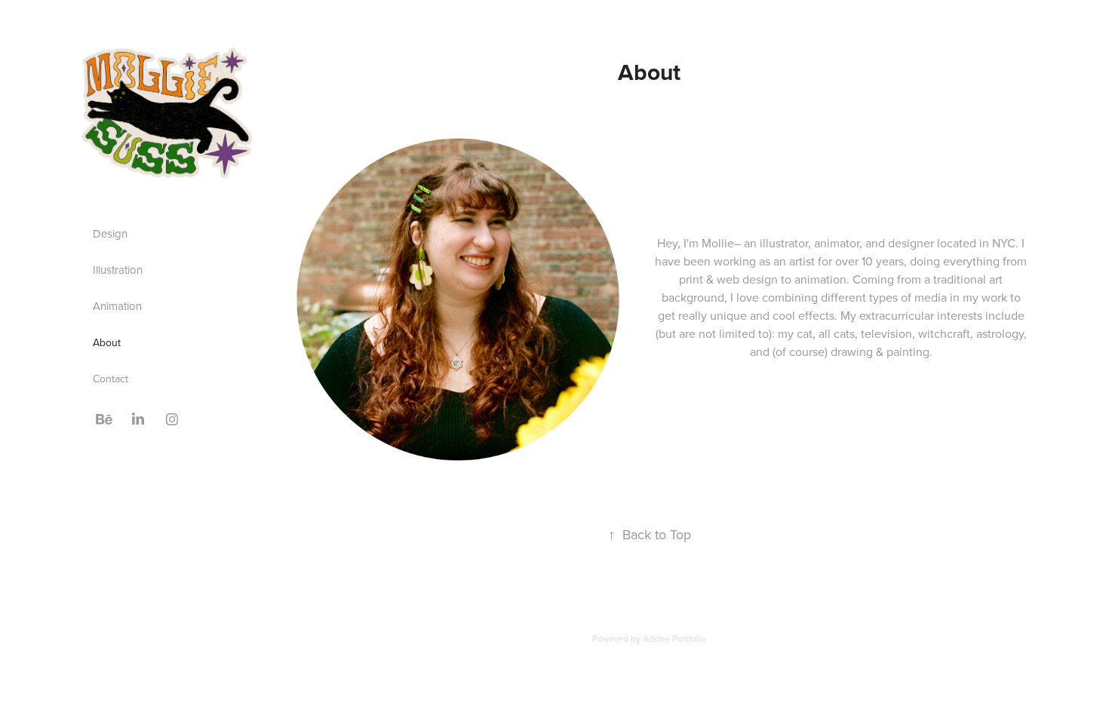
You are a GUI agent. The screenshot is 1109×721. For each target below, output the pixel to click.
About (107, 342)
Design (110, 233)
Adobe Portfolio (674, 638)
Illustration (118, 270)
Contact (110, 378)
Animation (117, 306)
